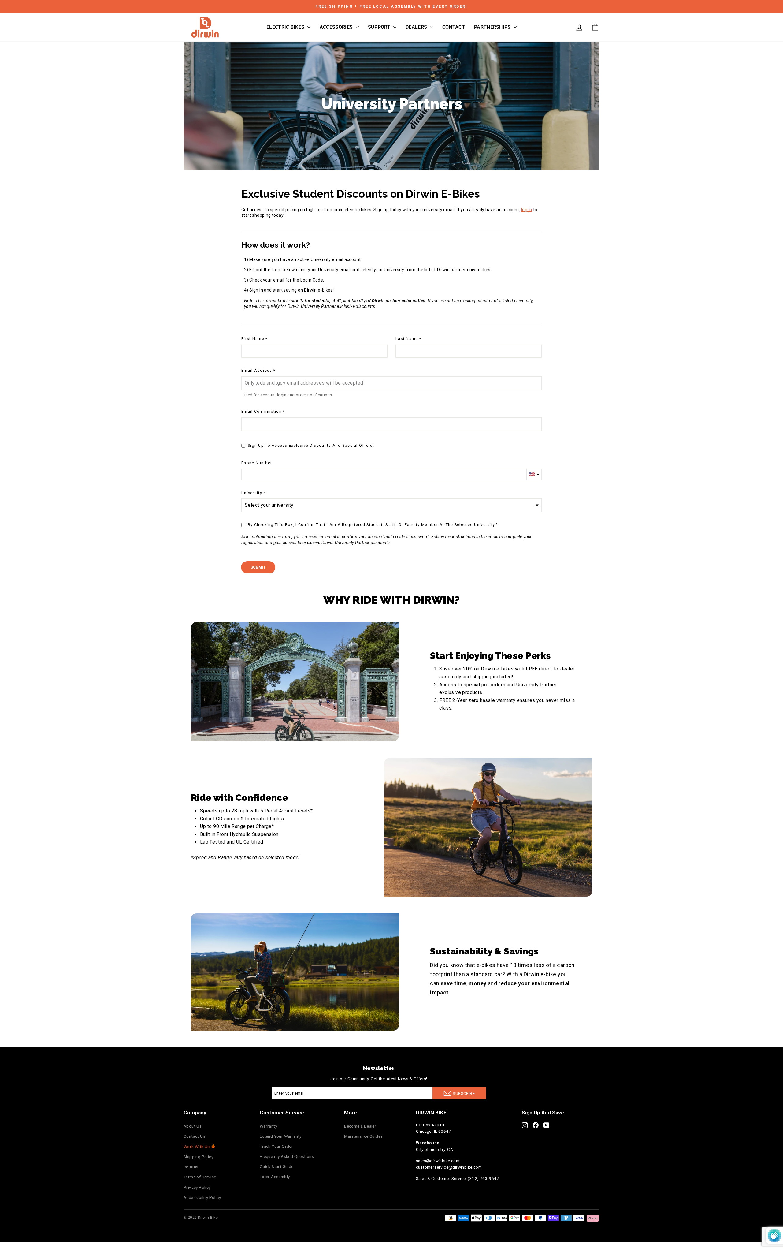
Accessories (337, 27)
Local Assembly (275, 1176)
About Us (193, 1126)
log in (526, 209)
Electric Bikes (286, 27)
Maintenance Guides (363, 1136)
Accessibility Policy (202, 1197)
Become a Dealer (360, 1126)
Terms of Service (200, 1176)
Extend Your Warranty (281, 1136)
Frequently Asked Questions (287, 1156)
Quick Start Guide (277, 1166)
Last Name (406, 338)
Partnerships (493, 27)
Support (380, 27)
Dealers (417, 27)
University (251, 493)
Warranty (268, 1126)
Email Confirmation (261, 411)
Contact (453, 27)
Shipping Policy (198, 1156)
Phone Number (256, 463)
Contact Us (194, 1136)
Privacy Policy (197, 1187)
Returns (191, 1166)
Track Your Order (276, 1146)
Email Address (256, 370)
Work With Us (197, 1146)
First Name (252, 338)
